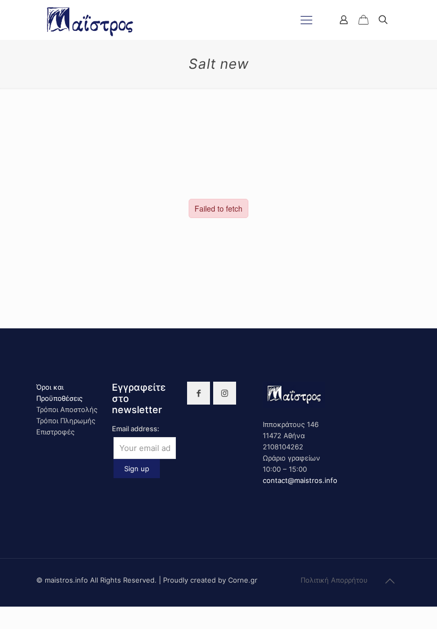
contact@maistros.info (300, 480)
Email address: (135, 428)
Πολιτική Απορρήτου (334, 580)
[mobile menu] (306, 20)
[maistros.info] (91, 19)
